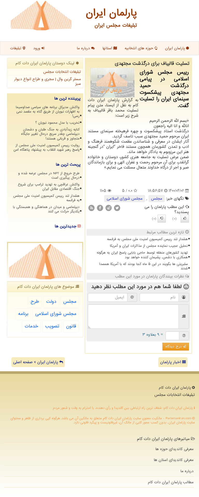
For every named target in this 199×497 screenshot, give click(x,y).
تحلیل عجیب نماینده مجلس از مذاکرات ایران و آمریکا (149, 245)
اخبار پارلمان (171, 362)
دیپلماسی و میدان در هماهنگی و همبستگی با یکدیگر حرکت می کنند (46, 209)
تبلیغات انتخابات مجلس (62, 72)
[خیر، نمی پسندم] (162, 218)
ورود (37, 48)
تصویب (52, 326)
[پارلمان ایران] (41, 15)
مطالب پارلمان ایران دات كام (171, 482)
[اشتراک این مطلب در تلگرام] (108, 208)
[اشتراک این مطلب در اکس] (117, 208)
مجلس (156, 198)
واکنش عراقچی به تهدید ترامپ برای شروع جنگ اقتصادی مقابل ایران (49, 186)
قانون (71, 326)
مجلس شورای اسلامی (125, 198)
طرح (35, 301)
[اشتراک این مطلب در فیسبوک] (100, 208)
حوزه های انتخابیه (139, 48)
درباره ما (84, 48)
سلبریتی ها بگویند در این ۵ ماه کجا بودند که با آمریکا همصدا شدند (143, 266)
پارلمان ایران (175, 48)
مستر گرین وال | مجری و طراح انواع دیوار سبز (47, 81)
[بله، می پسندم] (185, 218)
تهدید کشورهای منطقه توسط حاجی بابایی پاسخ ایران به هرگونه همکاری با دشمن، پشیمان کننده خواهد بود (142, 255)
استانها (107, 48)
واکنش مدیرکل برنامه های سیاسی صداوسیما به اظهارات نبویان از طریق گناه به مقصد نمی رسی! (48, 111)
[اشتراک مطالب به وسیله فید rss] (91, 208)
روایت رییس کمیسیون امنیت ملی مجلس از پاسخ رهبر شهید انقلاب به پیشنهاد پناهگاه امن (46, 147)
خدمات (31, 326)
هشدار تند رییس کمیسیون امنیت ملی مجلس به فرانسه (147, 239)
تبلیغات (16, 48)
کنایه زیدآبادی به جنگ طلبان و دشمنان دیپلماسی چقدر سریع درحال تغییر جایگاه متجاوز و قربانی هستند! (50, 134)
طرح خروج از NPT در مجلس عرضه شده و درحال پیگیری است (49, 175)
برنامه (23, 313)
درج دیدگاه (174, 346)
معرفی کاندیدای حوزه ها (174, 449)
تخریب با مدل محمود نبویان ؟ (57, 122)
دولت (51, 301)
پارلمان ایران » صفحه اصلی (36, 362)
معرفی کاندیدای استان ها (174, 460)
